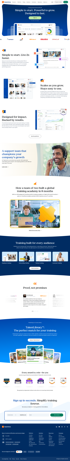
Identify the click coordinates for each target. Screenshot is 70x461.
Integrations (31, 438)
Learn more (4, 166)
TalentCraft (41, 439)
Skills (40, 441)
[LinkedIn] (56, 426)
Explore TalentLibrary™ (35, 340)
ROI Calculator (51, 445)
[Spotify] (67, 426)
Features (30, 436)
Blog (50, 435)
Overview (31, 435)
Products (14, 2)
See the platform (35, 136)
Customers (34, 2)
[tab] (32, 311)
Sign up (65, 2)
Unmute (57, 202)
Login (52, 2)
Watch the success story (34, 230)
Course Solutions (42, 444)
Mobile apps (31, 439)
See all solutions (35, 268)
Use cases (41, 435)
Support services (62, 439)
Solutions (28, 2)
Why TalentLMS (32, 442)
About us (45, 2)
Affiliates (60, 442)
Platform (19, 2)
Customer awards (62, 438)
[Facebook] (64, 426)
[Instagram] (62, 426)
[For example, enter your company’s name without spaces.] (16, 415)
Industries (40, 436)
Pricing (24, 2)
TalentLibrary (41, 442)
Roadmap (31, 445)
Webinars (50, 436)
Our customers (61, 436)
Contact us (61, 444)
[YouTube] (59, 426)
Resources (40, 2)
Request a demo (58, 2)
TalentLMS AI (41, 438)
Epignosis (59, 458)
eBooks (50, 439)
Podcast (50, 438)
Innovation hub (61, 441)
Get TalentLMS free (33, 444)
